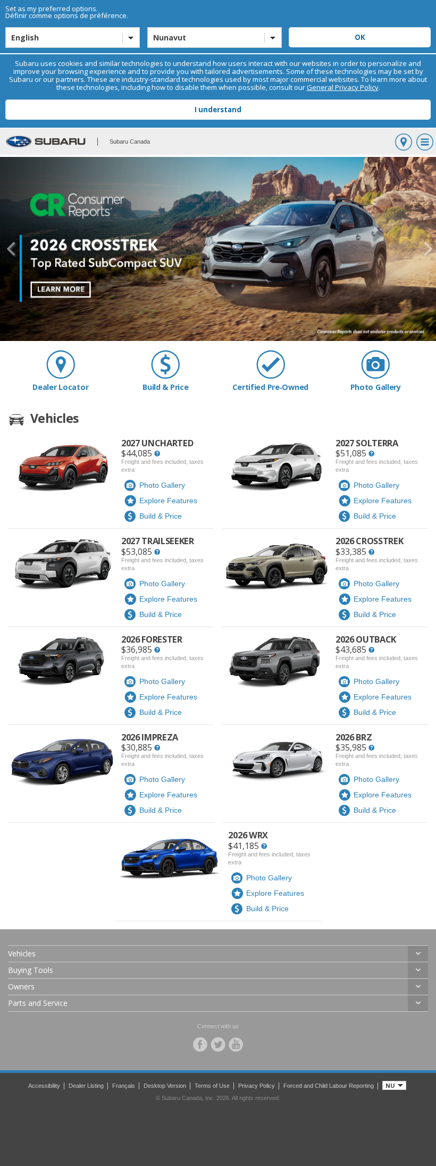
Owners (21, 986)
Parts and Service (38, 1003)
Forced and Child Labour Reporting (328, 1085)
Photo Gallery (375, 387)
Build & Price (165, 387)
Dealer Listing (86, 1085)
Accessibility (44, 1085)
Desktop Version (165, 1085)
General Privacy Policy (343, 87)
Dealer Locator (60, 387)
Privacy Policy (256, 1085)
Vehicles (22, 953)
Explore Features (168, 500)
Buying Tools (30, 970)
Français (123, 1085)
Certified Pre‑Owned (270, 387)
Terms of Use (212, 1085)
